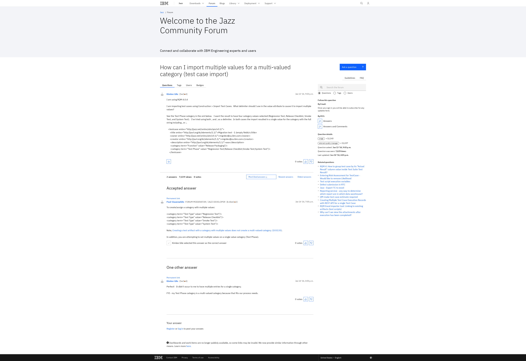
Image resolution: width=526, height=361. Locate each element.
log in (180, 328)
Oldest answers (304, 177)
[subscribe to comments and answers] (320, 126)
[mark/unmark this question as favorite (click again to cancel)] (169, 161)
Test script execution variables (335, 181)
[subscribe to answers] (320, 121)
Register (171, 328)
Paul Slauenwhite (175, 201)
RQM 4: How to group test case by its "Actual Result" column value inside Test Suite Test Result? (342, 169)
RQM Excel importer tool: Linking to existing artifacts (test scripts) (341, 207)
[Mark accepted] (169, 243)
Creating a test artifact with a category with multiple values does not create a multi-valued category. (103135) (227, 230)
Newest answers (285, 177)
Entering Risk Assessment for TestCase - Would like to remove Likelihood (340, 177)
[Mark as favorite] (169, 161)
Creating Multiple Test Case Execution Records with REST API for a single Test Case (343, 201)
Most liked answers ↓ (257, 177)
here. (188, 346)
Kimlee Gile (172, 94)
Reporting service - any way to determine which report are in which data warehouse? (341, 192)
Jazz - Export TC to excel (332, 187)
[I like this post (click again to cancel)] (306, 161)
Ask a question (349, 67)
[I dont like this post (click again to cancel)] (311, 161)
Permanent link (173, 198)
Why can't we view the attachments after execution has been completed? (340, 213)
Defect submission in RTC (332, 184)
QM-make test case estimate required (339, 197)
